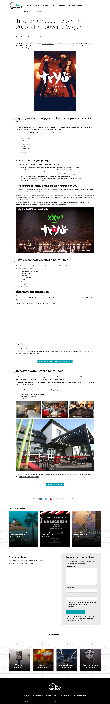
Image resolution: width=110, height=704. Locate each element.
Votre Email (70, 595)
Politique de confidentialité (66, 701)
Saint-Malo (62, 5)
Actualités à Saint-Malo (20, 11)
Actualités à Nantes (37, 695)
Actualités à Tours (65, 695)
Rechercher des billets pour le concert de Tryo (55, 361)
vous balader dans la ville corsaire (29, 476)
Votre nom (70, 587)
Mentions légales (53, 701)
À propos (26, 695)
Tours (53, 5)
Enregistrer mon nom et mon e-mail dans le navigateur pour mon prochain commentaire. (82, 604)
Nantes (37, 5)
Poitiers (45, 5)
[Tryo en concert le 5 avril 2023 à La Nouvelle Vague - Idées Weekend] (16, 5)
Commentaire (70, 566)
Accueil (29, 5)
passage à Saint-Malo (48, 43)
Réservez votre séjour (55, 484)
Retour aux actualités (54, 634)
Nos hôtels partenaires (75, 5)
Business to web (82, 701)
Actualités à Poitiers (51, 695)
